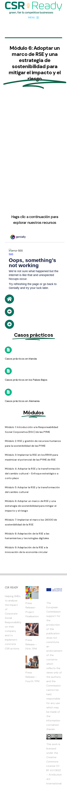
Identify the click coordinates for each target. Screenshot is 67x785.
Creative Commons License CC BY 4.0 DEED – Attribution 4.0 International (54, 770)
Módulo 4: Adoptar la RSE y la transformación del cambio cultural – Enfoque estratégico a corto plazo (32, 473)
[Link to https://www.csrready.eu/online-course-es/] (9, 299)
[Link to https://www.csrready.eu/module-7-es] (9, 324)
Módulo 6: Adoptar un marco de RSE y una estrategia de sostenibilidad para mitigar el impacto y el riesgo (30, 505)
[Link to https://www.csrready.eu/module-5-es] (9, 311)
